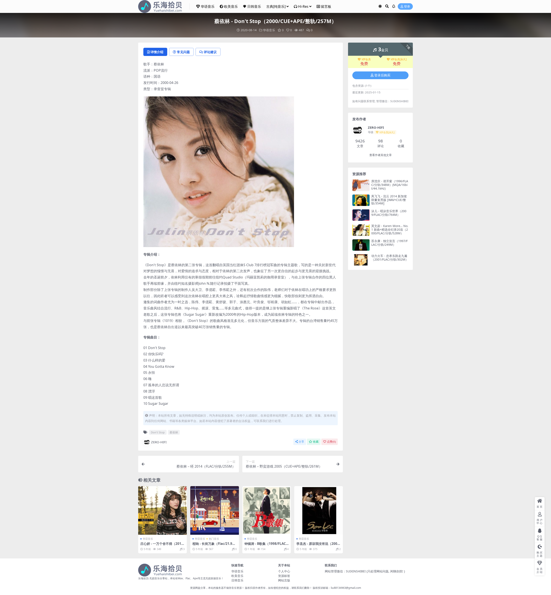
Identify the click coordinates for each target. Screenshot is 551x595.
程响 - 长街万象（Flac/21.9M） (212, 545)
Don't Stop (158, 432)
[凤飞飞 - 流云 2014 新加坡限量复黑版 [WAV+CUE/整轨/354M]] (361, 200)
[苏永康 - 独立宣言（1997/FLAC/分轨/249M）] (361, 245)
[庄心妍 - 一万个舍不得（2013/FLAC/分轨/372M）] (162, 510)
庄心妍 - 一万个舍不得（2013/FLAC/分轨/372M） (162, 545)
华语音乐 (208, 6)
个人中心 (284, 571)
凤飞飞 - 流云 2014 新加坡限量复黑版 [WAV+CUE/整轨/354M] (389, 200)
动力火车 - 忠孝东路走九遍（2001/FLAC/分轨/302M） (389, 257)
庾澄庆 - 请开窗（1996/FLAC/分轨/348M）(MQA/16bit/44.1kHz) (389, 184)
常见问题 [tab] (183, 52)
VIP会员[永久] (399, 59)
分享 (301, 441)
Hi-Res (303, 6)
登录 (407, 6)
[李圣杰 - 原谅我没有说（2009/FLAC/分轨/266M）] (318, 510)
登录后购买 (382, 75)
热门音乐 (214, 539)
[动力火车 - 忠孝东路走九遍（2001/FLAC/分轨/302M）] (361, 260)
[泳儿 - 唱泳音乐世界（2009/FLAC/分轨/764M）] (361, 215)
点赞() (331, 441)
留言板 (326, 6)
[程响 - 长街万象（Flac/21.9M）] (214, 510)
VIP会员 (366, 59)
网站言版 (284, 580)
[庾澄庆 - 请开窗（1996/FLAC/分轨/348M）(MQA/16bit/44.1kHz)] (361, 185)
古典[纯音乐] (276, 6)
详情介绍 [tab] (156, 52)
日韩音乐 (254, 6)
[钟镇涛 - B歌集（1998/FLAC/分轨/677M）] (266, 510)
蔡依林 (174, 432)
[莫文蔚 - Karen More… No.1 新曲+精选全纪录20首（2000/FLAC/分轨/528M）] (361, 230)
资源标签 (284, 576)
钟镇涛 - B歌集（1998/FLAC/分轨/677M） (266, 545)
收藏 (316, 441)
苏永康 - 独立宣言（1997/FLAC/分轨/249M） (389, 243)
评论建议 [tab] (210, 52)
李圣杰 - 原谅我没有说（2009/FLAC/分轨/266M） (318, 545)
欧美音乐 (231, 6)
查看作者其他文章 (380, 155)
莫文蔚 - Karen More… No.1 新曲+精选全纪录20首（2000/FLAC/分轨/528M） (389, 229)
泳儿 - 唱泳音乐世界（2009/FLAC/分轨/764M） (388, 213)
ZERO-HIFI (159, 442)
